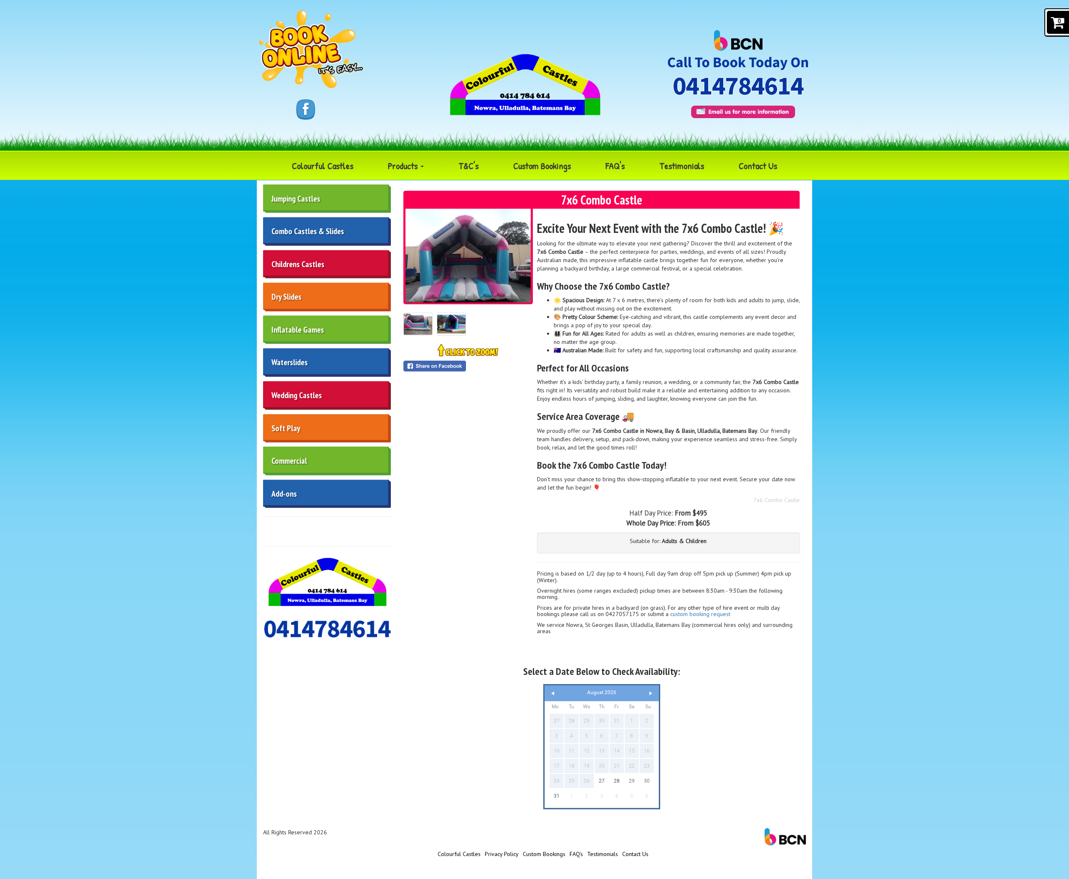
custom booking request (700, 614)
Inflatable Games (297, 329)
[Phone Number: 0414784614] (743, 86)
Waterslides (289, 362)
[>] (650, 693)
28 (617, 781)
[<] (553, 693)
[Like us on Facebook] (305, 109)
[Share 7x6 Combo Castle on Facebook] (468, 366)
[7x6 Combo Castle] (468, 256)
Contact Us (758, 165)
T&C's (469, 165)
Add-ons (284, 493)
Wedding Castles (296, 395)
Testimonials (681, 165)
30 (647, 781)
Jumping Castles (295, 198)
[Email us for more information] (743, 112)
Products (404, 165)
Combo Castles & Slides (307, 231)
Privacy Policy (502, 854)
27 (602, 781)
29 (632, 781)
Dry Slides (286, 296)
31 (557, 796)
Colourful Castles (322, 165)
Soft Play (285, 428)
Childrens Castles (297, 264)
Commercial (289, 460)
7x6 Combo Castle (776, 500)
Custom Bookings (542, 165)
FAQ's (615, 165)
